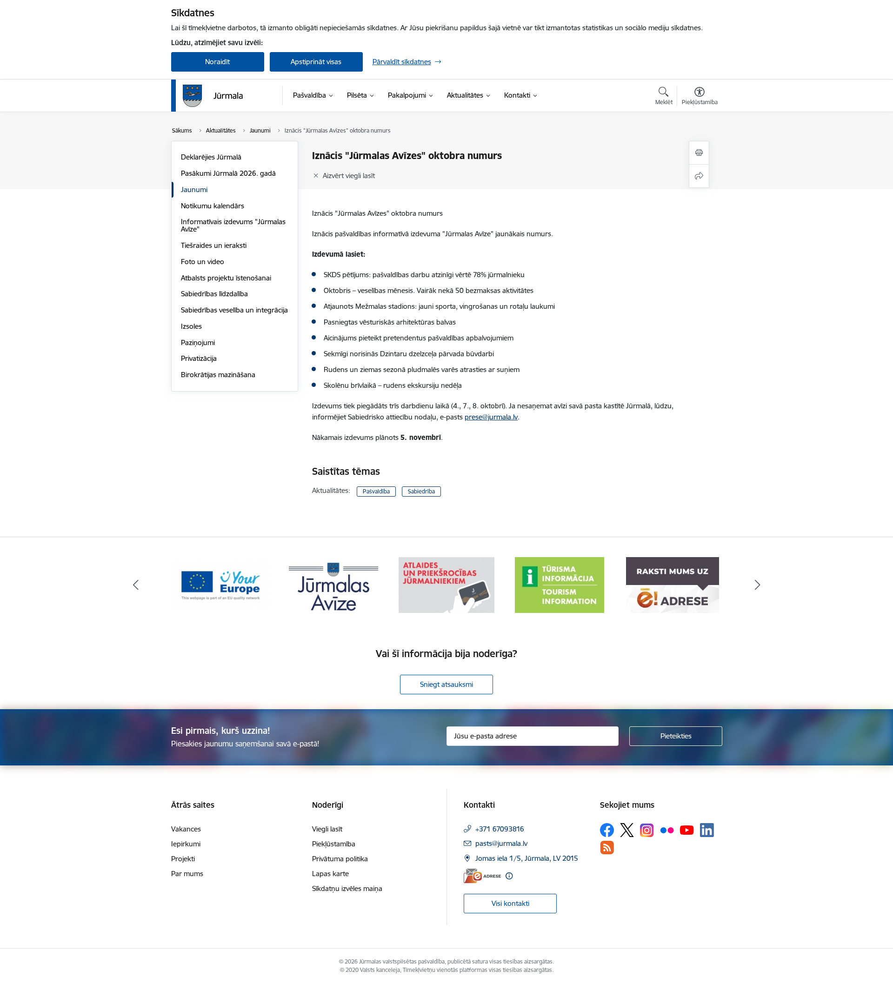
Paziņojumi (198, 342)
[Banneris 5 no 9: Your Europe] (220, 584)
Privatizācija (199, 358)
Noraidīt (217, 61)
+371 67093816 (499, 828)
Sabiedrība (421, 491)
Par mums (187, 873)
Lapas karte (330, 873)
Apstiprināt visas (316, 61)
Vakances (186, 828)
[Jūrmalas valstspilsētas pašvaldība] (213, 96)
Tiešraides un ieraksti (214, 245)
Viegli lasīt (327, 828)
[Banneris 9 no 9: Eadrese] (672, 584)
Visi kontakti (510, 903)
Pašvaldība (376, 491)
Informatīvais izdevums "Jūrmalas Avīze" (233, 225)
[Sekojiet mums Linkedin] (707, 830)
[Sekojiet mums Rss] (607, 847)
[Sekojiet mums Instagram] (647, 830)
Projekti (183, 858)
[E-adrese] (482, 876)
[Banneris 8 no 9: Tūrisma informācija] (559, 584)
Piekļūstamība (333, 843)
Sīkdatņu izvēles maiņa (347, 888)
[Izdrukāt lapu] (699, 152)
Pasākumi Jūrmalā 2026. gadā (228, 173)
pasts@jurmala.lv (501, 843)
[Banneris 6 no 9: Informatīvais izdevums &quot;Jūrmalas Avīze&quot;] (333, 584)
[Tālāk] (757, 585)
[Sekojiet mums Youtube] (687, 829)
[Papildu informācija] (509, 875)
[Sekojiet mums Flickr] (667, 829)
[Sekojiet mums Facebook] (607, 830)
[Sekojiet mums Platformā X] (627, 830)
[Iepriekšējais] (135, 585)
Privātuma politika (340, 858)
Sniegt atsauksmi (446, 684)
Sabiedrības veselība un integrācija (234, 310)
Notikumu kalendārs (212, 205)
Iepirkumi (185, 843)
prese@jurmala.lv (491, 416)
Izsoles (191, 326)
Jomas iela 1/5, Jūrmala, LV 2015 (526, 858)
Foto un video (202, 261)
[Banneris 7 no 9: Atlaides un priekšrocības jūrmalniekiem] (446, 584)
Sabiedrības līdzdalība (214, 293)
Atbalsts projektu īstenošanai (226, 277)
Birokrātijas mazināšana (218, 374)
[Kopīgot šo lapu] (699, 176)
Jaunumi (194, 189)
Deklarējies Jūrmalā (211, 157)
